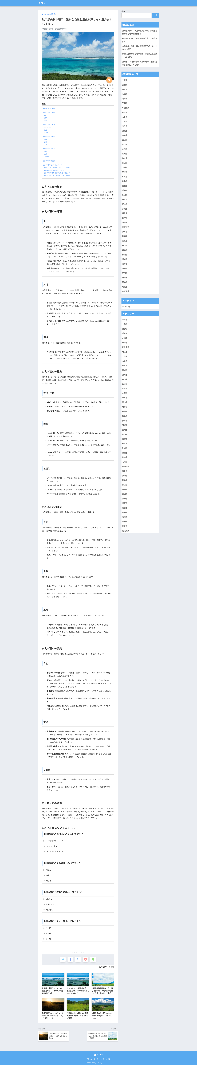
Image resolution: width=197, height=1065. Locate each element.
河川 (45, 118)
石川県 (124, 223)
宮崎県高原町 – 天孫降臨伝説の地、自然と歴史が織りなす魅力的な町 (139, 32)
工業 (45, 144)
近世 (45, 130)
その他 (46, 156)
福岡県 (124, 236)
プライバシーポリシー (104, 1059)
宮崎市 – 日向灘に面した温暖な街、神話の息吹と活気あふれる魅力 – (139, 63)
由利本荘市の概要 (49, 108)
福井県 (124, 232)
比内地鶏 (49, 910)
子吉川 (48, 933)
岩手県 (124, 167)
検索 (123, 11)
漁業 (45, 142)
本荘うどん (50, 904)
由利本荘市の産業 (49, 137)
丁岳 (47, 875)
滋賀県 (124, 213)
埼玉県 (124, 112)
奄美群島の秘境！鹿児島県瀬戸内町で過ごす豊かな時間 (139, 47)
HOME (99, 1054)
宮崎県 (124, 135)
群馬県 (124, 250)
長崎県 (124, 259)
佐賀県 (124, 89)
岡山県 (124, 163)
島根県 (124, 172)
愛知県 (124, 190)
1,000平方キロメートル (55, 841)
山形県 (124, 149)
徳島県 (124, 181)
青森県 (124, 268)
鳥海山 (48, 881)
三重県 (124, 80)
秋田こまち (50, 899)
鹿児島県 (125, 291)
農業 (45, 139)
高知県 (124, 282)
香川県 (124, 278)
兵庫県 (124, 94)
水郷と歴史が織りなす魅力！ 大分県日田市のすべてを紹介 (140, 55)
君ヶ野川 (49, 928)
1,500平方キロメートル (55, 852)
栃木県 (124, 204)
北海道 (124, 99)
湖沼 (45, 120)
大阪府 (124, 122)
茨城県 (124, 255)
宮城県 (124, 131)
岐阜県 (124, 158)
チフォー (43, 3)
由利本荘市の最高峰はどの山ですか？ (56, 170)
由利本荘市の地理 (49, 112)
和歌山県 (125, 108)
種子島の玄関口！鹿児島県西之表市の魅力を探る (139, 40)
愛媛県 (124, 186)
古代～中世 (48, 127)
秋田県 (111, 967)
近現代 (46, 132)
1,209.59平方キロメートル (56, 846)
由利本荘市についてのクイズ (52, 165)
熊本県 (124, 218)
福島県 (124, 241)
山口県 (124, 145)
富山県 (124, 140)
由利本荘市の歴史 (49, 124)
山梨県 (124, 154)
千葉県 (124, 103)
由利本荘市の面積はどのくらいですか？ (57, 167)
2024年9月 (126, 307)
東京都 (124, 200)
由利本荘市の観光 (49, 149)
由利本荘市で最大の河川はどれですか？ (57, 175)
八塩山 (48, 870)
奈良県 (124, 126)
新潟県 (124, 195)
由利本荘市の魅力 (49, 161)
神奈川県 (125, 227)
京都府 (124, 85)
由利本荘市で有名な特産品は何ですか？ (57, 173)
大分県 (124, 117)
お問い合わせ (90, 1059)
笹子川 (48, 939)
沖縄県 (124, 209)
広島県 (124, 177)
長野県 (124, 264)
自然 (45, 151)
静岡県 (124, 273)
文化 (45, 154)
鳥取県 (124, 287)
